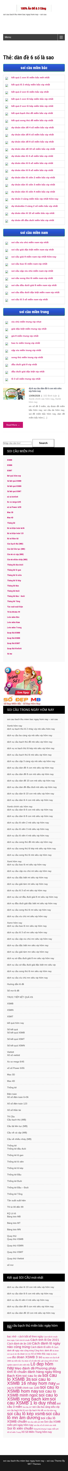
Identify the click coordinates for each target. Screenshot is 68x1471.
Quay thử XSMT (13, 643)
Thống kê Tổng (13, 601)
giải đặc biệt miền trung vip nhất (28, 329)
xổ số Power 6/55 (14, 507)
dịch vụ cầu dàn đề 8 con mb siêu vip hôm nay (30, 774)
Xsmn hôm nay (14, 923)
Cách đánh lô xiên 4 (42, 1347)
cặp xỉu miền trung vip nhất (26, 350)
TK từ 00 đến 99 (13, 612)
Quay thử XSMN (13, 638)
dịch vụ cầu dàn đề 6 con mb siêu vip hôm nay (45, 390)
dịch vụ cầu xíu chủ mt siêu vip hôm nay (27, 916)
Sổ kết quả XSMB (14, 481)
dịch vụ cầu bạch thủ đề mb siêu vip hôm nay (29, 742)
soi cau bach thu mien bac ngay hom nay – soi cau (32, 719)
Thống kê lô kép (14, 580)
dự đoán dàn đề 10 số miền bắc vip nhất (33, 149)
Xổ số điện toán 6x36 (15, 528)
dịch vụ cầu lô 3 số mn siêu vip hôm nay (27, 932)
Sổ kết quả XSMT (14, 491)
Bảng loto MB (14, 1216)
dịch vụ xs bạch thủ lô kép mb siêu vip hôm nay (30, 748)
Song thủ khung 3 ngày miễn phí (46, 1429)
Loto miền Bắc (13, 617)
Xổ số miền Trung (14, 1432)
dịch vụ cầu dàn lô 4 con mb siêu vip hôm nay (30, 800)
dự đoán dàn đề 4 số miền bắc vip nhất (32, 127)
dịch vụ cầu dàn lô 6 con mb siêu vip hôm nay (30, 809)
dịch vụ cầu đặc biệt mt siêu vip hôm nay (27, 877)
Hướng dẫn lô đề (15, 984)
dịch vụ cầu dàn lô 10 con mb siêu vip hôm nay (30, 793)
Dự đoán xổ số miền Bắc (31, 1361)
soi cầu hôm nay (50, 1410)
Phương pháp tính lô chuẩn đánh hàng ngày (31, 1370)
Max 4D (10, 518)
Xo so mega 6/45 (14, 502)
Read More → (13, 424)
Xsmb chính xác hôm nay (41, 399)
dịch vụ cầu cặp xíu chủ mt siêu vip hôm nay (29, 871)
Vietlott (10, 1052)
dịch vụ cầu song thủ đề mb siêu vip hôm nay (29, 842)
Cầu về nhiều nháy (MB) (17, 559)
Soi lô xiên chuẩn (20, 1428)
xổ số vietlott (12, 497)
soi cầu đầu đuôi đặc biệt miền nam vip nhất (35, 292)
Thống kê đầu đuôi (15, 565)
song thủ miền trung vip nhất (27, 357)
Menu (8, 37)
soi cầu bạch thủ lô (16, 1410)
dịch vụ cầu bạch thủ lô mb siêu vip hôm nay (29, 754)
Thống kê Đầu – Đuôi (16, 596)
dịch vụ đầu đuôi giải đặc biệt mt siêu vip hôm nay (32, 903)
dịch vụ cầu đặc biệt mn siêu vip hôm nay (27, 945)
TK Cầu (11, 1116)
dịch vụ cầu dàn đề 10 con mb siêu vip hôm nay (31, 780)
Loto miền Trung (14, 627)
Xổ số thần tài (13, 539)
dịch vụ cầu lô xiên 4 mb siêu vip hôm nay (28, 835)
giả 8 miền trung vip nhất (24, 336)
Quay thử (11, 1236)
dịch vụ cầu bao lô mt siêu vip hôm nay (26, 864)
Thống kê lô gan (14, 570)
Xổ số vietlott (13, 1055)
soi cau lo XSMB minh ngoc (31, 1393)
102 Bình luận (50, 395)
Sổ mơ (9, 654)
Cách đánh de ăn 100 (19, 1343)
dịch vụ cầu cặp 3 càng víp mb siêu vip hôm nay (31, 761)
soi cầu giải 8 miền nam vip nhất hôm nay (33, 256)
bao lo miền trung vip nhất (25, 343)
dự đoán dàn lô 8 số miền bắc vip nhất (32, 170)
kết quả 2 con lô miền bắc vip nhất (30, 92)
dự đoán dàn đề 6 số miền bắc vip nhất (32, 134)
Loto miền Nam (13, 622)
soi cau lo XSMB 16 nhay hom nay (31, 1381)
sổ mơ (10, 1265)
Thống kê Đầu (13, 586)
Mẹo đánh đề (25, 1368)
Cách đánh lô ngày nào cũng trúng (33, 1345)
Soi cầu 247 (27, 1407)
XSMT (9, 471)
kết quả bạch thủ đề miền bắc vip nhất (32, 113)
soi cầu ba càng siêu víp (45, 1407)
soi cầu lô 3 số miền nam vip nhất (29, 299)
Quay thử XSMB (13, 633)
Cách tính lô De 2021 (44, 1339)
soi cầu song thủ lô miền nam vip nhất (32, 278)
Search (43, 443)
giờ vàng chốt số (47, 1361)
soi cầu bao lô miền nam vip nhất (29, 264)
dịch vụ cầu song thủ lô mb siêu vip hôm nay (29, 855)
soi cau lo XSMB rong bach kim (32, 1396)
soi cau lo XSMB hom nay (33, 1389)
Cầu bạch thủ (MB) (15, 544)
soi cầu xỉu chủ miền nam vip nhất (30, 242)
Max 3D (10, 512)
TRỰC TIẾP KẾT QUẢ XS (20, 997)
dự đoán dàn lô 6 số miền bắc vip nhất (32, 163)
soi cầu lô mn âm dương (33, 1415)
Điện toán (12, 1094)
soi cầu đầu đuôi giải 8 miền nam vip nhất (34, 285)
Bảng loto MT (14, 1223)
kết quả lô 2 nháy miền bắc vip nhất (30, 84)
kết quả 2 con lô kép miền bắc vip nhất (32, 106)
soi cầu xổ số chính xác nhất (45, 1425)
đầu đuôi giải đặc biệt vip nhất (27, 371)
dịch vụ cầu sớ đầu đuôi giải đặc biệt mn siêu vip (31, 964)
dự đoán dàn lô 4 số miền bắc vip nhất (32, 156)
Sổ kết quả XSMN (14, 486)
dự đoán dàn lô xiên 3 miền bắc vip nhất (33, 184)
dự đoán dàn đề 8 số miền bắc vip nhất (32, 141)
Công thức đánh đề (43, 1350)
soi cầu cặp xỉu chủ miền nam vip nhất (32, 271)
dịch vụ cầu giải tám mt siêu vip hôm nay (27, 884)
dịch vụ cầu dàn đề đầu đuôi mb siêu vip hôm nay (32, 787)
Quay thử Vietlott (14, 648)
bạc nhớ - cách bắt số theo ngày (25, 1336)
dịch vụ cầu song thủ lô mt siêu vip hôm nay (29, 910)
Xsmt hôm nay (14, 861)
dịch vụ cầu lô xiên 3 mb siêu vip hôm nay (28, 829)
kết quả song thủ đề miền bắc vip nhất (32, 120)
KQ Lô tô (11, 1213)
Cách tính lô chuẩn (22, 1340)
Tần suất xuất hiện (15, 607)
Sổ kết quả (12, 1029)
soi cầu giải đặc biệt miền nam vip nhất (32, 249)
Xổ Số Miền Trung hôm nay (36, 1432)
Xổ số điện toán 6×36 (17, 1097)
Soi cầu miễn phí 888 (35, 1422)
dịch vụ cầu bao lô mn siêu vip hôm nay (27, 926)
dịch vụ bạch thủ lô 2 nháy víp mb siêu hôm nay (31, 729)
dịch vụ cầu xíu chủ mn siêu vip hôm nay (27, 977)
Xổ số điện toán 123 (15, 533)
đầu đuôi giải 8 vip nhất (24, 364)
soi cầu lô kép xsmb (26, 1413)
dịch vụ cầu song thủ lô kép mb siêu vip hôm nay (31, 848)
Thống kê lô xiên (14, 575)
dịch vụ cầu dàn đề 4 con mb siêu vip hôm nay (30, 767)
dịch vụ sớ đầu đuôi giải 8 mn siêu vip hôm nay (30, 958)
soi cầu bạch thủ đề (34, 1410)
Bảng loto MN (14, 1229)
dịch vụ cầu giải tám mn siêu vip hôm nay (27, 952)
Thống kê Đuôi (13, 591)
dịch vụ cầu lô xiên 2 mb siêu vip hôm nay (28, 822)
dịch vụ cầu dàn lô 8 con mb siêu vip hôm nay (30, 816)
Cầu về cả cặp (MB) (15, 554)
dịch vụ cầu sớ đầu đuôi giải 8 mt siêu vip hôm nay (32, 897)
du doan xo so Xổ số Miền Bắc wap (33, 1354)
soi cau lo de (32, 1375)
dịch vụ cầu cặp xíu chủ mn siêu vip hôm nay (29, 939)
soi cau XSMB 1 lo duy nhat (31, 1400)
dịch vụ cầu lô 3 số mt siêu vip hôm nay (26, 890)
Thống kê (11, 523)
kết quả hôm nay (14, 476)
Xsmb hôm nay (14, 725)
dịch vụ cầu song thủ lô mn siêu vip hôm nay (29, 971)
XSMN (9, 465)
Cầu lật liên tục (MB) (16, 549)
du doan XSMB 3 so (27, 1357)
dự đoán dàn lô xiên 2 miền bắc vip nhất (33, 177)
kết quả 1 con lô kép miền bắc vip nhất (32, 99)
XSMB (9, 460)
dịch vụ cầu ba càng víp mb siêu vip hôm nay (29, 735)
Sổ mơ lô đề (13, 990)
